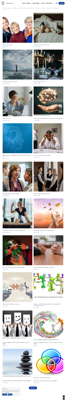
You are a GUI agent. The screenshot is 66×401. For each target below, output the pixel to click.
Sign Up (61, 3)
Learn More (7, 392)
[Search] (56, 3)
